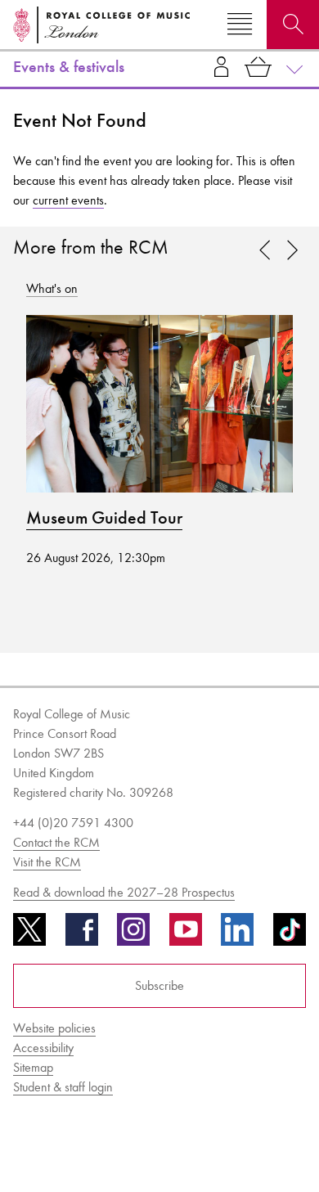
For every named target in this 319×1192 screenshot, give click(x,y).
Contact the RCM (56, 842)
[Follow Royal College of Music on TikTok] (289, 935)
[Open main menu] (239, 24)
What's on (52, 288)
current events (68, 200)
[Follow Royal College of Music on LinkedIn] (237, 935)
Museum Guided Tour (104, 517)
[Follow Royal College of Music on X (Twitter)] (29, 935)
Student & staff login (63, 1087)
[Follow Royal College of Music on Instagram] (133, 935)
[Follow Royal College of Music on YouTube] (185, 935)
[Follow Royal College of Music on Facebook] (81, 935)
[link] (292, 251)
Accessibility (43, 1047)
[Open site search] (293, 24)
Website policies (54, 1028)
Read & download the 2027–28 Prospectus (124, 892)
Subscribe (159, 985)
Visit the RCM (47, 862)
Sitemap (33, 1067)
